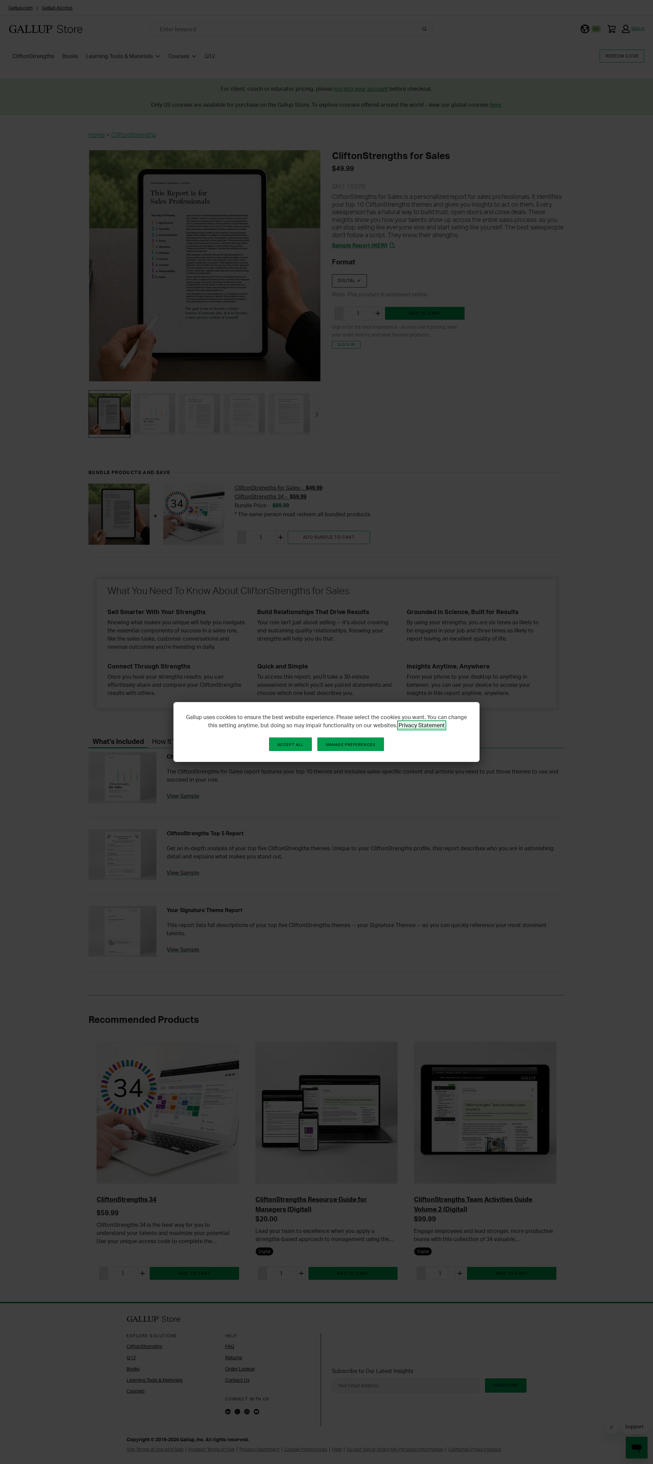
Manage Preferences (350, 744)
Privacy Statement (422, 725)
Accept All (290, 744)
